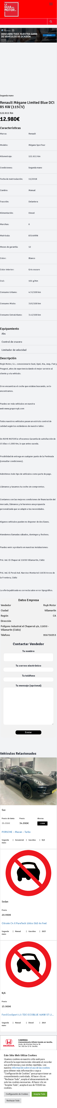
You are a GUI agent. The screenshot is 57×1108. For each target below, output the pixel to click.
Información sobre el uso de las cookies (31, 1067)
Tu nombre (28, 651)
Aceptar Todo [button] (39, 1094)
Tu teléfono (28, 675)
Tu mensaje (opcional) (28, 685)
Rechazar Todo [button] (13, 1100)
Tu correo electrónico (28, 665)
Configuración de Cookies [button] (17, 1094)
